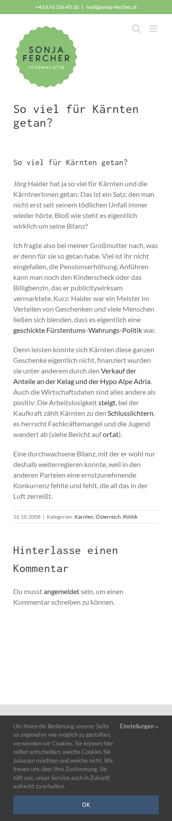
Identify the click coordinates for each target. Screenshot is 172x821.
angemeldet (61, 591)
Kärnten (84, 516)
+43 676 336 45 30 (57, 7)
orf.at (111, 434)
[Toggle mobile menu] (154, 28)
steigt (107, 402)
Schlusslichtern (130, 413)
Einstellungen (137, 726)
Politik (130, 516)
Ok (86, 805)
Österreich (108, 516)
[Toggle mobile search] (136, 28)
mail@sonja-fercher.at (111, 7)
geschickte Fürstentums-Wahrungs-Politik (77, 330)
